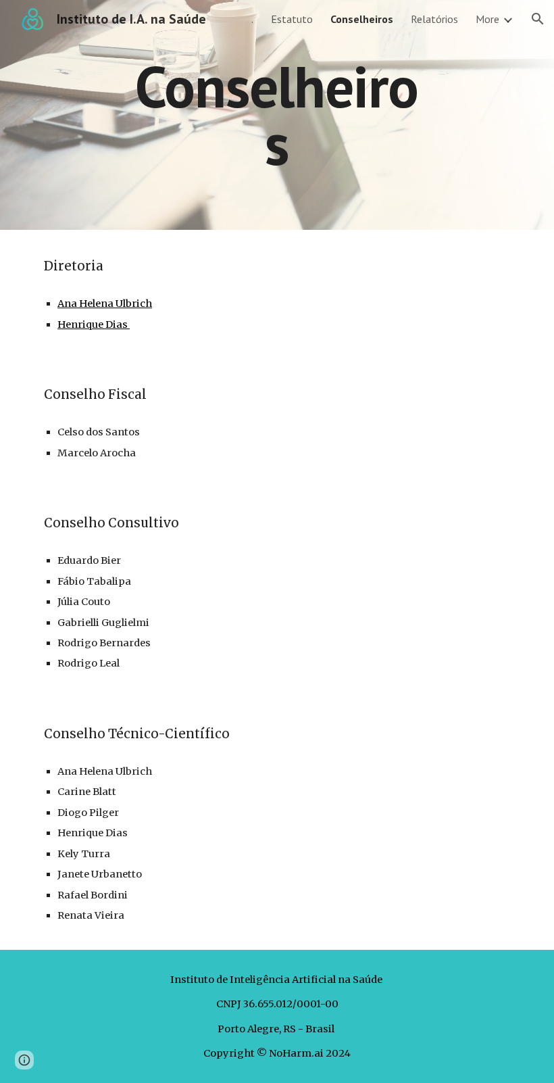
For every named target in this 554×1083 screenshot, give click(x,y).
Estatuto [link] (292, 19)
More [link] (487, 19)
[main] (277, 115)
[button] (538, 19)
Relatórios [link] (434, 19)
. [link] (252, 19)
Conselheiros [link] (361, 19)
